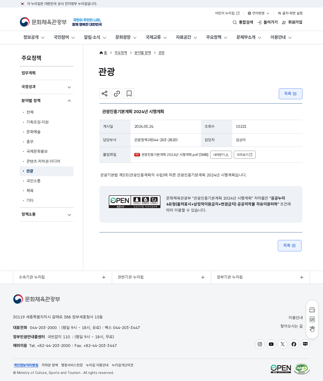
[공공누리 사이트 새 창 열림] (281, 368)
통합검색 (246, 22)
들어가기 (271, 22)
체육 (30, 190)
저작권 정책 (50, 365)
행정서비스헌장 (72, 365)
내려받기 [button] (219, 155)
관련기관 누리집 (131, 277)
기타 (30, 200)
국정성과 (29, 86)
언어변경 (258, 13)
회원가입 (295, 22)
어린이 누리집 (225, 13)
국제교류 (153, 37)
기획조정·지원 (37, 122)
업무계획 (29, 73)
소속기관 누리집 (32, 277)
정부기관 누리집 (230, 277)
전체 (30, 112)
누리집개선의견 (122, 365)
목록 (287, 93)
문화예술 (33, 131)
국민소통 (33, 181)
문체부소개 (245, 37)
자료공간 (183, 37)
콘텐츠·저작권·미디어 (43, 161)
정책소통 (29, 214)
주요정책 (213, 37)
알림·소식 (92, 37)
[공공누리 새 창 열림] (135, 201)
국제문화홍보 (37, 151)
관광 (29, 171)
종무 (30, 141)
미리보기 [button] (242, 155)
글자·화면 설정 (292, 13)
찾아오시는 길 (292, 326)
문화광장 (123, 37)
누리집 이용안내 (97, 365)
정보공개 (31, 37)
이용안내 (278, 37)
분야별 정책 (31, 100)
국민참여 (61, 37)
